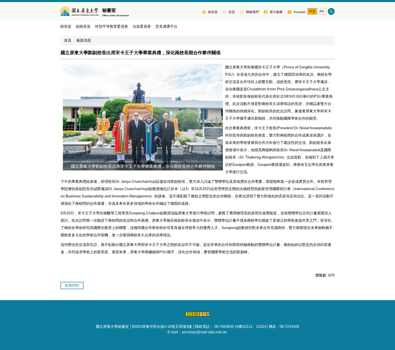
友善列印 (72, 285)
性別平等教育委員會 (111, 26)
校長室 (65, 26)
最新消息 (83, 40)
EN (322, 11)
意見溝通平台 (166, 26)
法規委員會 (142, 26)
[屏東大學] (79, 11)
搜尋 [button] (331, 11)
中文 (312, 11)
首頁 (67, 40)
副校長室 (83, 26)
